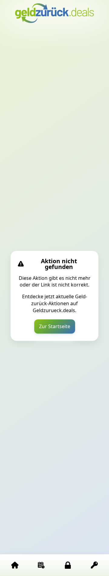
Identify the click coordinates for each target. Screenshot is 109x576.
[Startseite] (15, 565)
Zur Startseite (54, 326)
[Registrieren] (94, 565)
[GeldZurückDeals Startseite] (54, 13)
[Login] (68, 565)
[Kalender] (41, 565)
